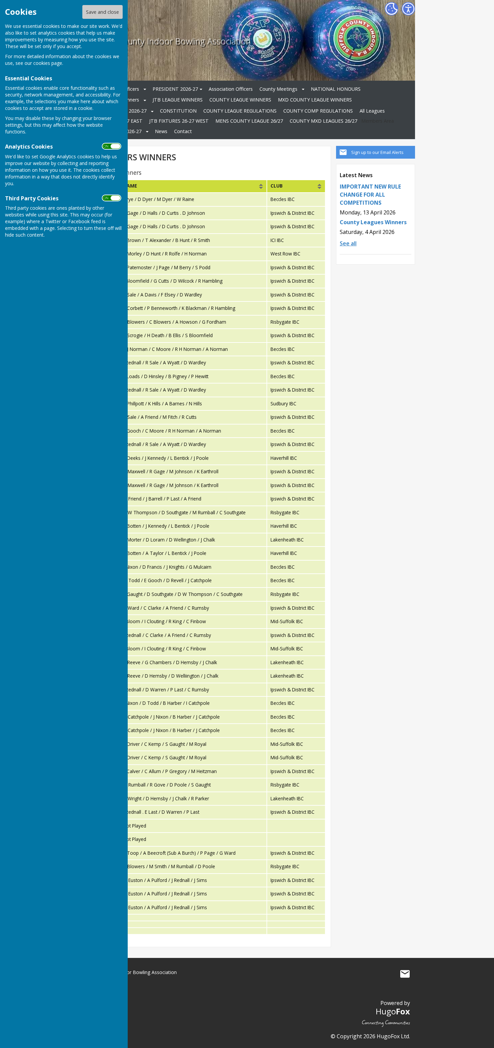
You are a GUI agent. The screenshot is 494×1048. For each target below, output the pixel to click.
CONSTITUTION (178, 111)
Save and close (102, 12)
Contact (183, 131)
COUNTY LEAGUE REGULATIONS (240, 111)
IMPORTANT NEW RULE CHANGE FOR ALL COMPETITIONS (370, 194)
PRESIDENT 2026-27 (175, 89)
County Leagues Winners (373, 222)
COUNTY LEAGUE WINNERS (240, 99)
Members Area (377, 121)
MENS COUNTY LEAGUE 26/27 (249, 121)
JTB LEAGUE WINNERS (178, 99)
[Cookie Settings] (391, 8)
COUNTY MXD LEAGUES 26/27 (323, 121)
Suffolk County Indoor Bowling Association (170, 41)
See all (348, 243)
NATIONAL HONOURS (336, 89)
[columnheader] (193, 186)
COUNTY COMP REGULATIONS (318, 111)
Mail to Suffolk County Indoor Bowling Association (405, 974)
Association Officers (231, 89)
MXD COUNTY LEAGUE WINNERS (315, 99)
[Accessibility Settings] (408, 8)
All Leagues (372, 111)
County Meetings (278, 89)
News (161, 131)
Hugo (393, 1011)
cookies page (47, 63)
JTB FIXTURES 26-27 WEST (179, 121)
